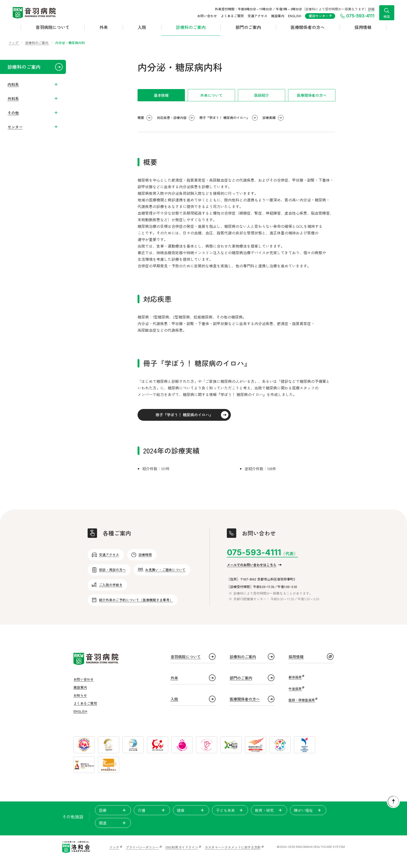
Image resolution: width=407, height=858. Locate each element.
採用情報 (362, 27)
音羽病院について (52, 27)
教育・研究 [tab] (264, 810)
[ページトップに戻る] (393, 801)
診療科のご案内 (191, 27)
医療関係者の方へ (308, 27)
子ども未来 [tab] (225, 810)
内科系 (13, 84)
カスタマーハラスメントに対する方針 (233, 847)
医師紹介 (261, 95)
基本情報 (161, 95)
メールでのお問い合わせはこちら (251, 564)
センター (15, 127)
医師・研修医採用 (302, 700)
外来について (211, 95)
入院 (142, 27)
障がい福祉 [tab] (303, 810)
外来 (103, 27)
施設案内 (277, 15)
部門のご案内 (248, 27)
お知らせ (80, 695)
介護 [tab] (141, 810)
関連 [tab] (102, 823)
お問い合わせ (207, 15)
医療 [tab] (102, 810)
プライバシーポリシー (142, 847)
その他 (13, 112)
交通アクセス (257, 15)
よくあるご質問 (232, 15)
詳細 (371, 9)
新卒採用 (295, 677)
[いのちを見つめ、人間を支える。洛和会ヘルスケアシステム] (76, 847)
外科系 (13, 98)
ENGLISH (294, 15)
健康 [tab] (180, 810)
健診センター (319, 15)
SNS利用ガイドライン (181, 847)
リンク (114, 847)
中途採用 (295, 688)
